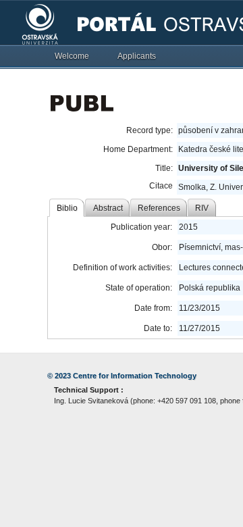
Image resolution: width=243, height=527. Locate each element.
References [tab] (159, 208)
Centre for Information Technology (134, 376)
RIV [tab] (202, 208)
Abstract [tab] (108, 208)
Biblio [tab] (67, 208)
